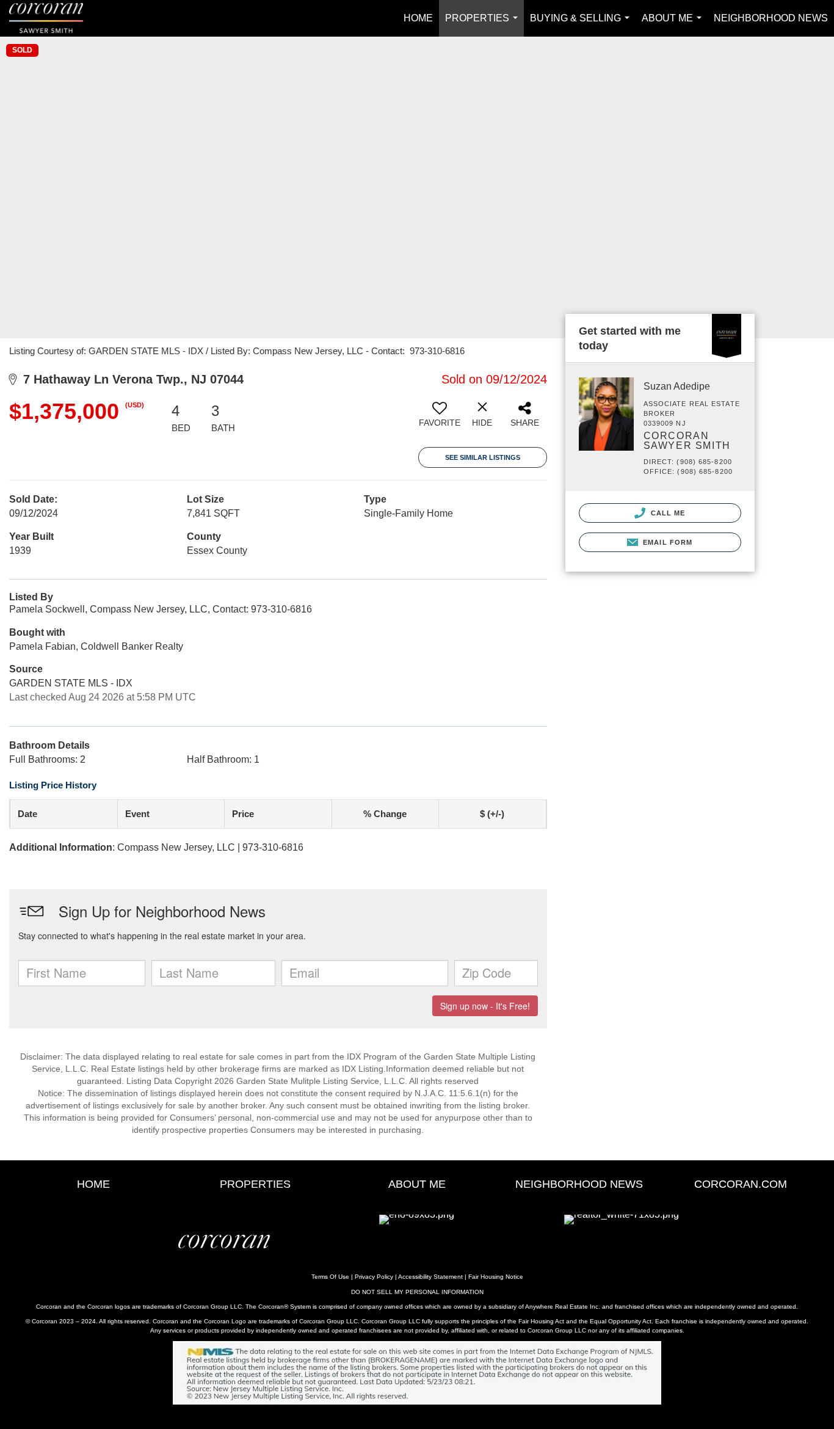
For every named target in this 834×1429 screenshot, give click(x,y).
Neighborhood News (771, 18)
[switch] (439, 419)
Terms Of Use (330, 1276)
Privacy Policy (374, 1276)
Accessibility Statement (430, 1276)
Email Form (666, 542)
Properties (484, 25)
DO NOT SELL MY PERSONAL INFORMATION (417, 1292)
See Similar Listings (482, 457)
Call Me (667, 513)
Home (418, 18)
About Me (674, 25)
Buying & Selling (582, 25)
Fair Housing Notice (495, 1276)
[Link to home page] (52, 18)
